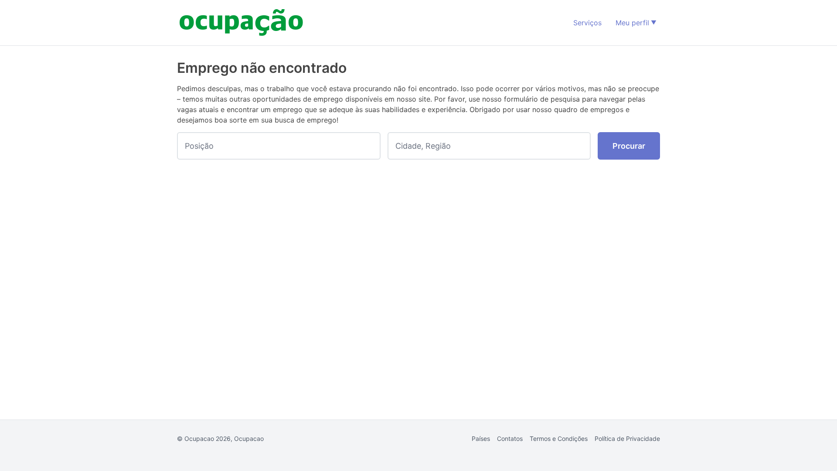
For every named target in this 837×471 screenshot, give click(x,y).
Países (481, 438)
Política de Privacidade (627, 438)
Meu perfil (632, 22)
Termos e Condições (559, 438)
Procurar (628, 145)
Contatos (510, 438)
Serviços (587, 22)
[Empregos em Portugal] (241, 22)
